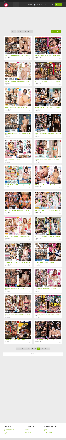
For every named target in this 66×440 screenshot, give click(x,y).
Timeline (20, 31)
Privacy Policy (7, 430)
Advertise (26, 429)
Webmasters (27, 430)
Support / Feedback (48, 432)
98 (35, 349)
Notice (45, 429)
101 (45, 349)
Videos (16, 4)
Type (13, 31)
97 (32, 349)
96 (29, 349)
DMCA (5, 432)
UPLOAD (58, 4)
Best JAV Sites (39, 4)
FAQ (45, 430)
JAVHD (30, 4)
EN (5, 1)
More (46, 4)
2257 (5, 434)
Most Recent (28, 31)
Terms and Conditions (9, 429)
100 (42, 349)
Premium (23, 4)
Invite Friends (27, 432)
